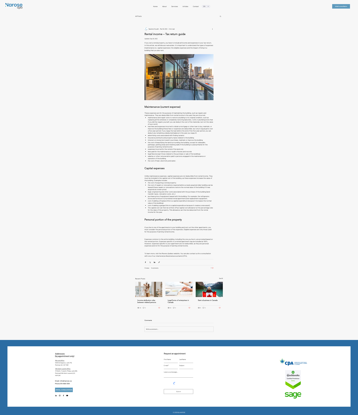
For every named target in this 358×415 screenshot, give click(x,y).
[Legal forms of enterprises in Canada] (179, 289)
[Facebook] (63, 396)
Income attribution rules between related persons (146, 301)
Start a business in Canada (208, 300)
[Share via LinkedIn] (154, 262)
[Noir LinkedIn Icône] (56, 396)
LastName (182, 359)
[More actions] (212, 29)
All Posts (138, 16)
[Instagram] (60, 396)
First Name (167, 359)
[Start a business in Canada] (209, 289)
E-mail (166, 365)
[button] (220, 16)
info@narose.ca (66, 381)
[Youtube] (67, 396)
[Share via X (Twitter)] (150, 262)
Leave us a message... (171, 372)
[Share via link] (159, 262)
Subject (181, 365)
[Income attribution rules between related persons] (148, 289)
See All (221, 278)
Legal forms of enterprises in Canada (178, 301)
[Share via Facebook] (145, 262)
